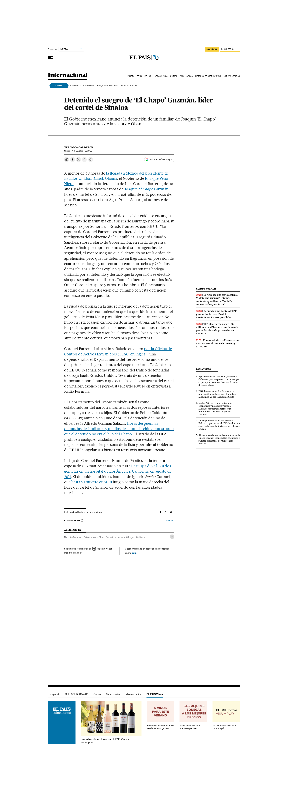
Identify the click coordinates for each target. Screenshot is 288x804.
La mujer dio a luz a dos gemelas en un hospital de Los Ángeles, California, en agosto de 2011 (118, 471)
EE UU (139, 76)
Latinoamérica (161, 76)
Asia (182, 76)
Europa (131, 76)
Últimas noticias (232, 76)
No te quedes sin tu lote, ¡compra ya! (224, 727)
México (147, 76)
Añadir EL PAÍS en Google (161, 159)
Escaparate (54, 694)
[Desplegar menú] (50, 57)
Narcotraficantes (72, 537)
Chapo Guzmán (106, 537)
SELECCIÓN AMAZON (76, 694)
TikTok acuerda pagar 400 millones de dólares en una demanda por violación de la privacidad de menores (217, 329)
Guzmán (153, 189)
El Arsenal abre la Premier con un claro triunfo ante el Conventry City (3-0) (217, 343)
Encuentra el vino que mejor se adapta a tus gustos (160, 727)
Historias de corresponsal (208, 76)
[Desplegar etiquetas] (172, 536)
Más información (72, 552)
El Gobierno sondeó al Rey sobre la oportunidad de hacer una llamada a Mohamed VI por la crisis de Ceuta (217, 394)
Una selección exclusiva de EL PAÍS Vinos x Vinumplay (105, 741)
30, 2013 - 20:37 (82, 151)
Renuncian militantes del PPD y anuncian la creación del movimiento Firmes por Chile (217, 314)
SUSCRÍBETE (211, 49)
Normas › (170, 520)
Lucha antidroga (125, 537)
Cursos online (113, 694)
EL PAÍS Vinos (154, 694)
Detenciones (90, 537)
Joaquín (131, 189)
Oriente (174, 76)
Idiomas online (134, 694)
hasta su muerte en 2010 (91, 482)
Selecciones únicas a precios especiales (190, 727)
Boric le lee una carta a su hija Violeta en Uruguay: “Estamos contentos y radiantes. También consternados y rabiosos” (217, 299)
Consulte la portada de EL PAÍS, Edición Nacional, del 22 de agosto (103, 85)
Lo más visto (203, 369)
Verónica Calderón (78, 147)
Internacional (68, 75)
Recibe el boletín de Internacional (85, 512)
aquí (134, 552)
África (189, 76)
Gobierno (141, 537)
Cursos (97, 694)
